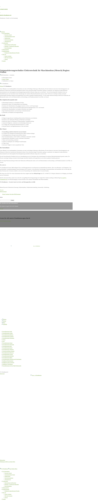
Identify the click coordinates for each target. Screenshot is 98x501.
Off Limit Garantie (8, 57)
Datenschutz (2, 460)
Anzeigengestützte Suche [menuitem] (10, 474)
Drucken (2, 190)
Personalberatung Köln (7, 346)
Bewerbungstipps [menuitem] (8, 486)
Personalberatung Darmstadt (8, 344)
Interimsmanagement (9, 39)
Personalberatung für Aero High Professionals (11, 365)
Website (1, 86)
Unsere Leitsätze (8, 56)
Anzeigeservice (8, 41)
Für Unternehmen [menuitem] (6, 471)
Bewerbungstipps (8, 48)
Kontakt (4, 61)
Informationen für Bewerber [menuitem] (10, 482)
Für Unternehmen (6, 33)
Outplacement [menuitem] (7, 476)
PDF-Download (3, 191)
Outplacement (7, 38)
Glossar (6, 59)
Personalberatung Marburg (7, 334)
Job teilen (12, 194)
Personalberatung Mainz (7, 357)
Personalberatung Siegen (7, 343)
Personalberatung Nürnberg (8, 349)
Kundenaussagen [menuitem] (5, 489)
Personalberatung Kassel (7, 347)
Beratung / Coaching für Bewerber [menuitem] (12, 484)
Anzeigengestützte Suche (10, 36)
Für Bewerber (5, 43)
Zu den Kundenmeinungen (5, 221)
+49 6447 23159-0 (4, 9)
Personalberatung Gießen (7, 333)
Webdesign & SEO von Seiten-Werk (7, 461)
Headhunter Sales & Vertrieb (8, 362)
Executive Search (8, 34)
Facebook (7, 194)
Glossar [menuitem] (6, 497)
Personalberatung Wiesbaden (8, 338)
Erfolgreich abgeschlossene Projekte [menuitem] (12, 491)
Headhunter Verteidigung (7, 364)
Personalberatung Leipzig (7, 354)
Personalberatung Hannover (8, 352)
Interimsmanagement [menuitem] (9, 478)
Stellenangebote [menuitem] (5, 487)
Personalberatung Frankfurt (7, 336)
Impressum (2, 373)
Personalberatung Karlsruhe (8, 356)
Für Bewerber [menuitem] (5, 481)
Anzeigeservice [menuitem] (8, 479)
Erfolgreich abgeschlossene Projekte (12, 52)
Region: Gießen (5, 79)
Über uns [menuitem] (4, 492)
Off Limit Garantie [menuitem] (8, 495)
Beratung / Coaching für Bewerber (12, 46)
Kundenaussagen (5, 51)
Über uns (4, 54)
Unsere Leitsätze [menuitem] (8, 494)
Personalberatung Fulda (7, 331)
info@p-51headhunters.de (5, 15)
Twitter (3, 194)
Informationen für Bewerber (10, 44)
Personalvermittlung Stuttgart (8, 351)
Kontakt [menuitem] (4, 499)
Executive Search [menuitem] (8, 473)
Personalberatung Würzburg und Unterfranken (11, 359)
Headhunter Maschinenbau (7, 360)
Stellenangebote (5, 49)
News (3, 341)
